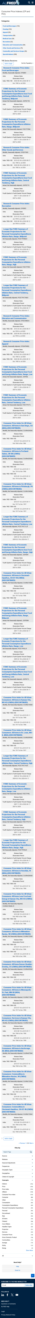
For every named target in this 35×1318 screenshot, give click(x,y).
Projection (5, 1229)
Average (4, 1243)
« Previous (22, 1143)
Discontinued (6, 1213)
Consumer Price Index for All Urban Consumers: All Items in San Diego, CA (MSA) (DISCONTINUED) (17, 425)
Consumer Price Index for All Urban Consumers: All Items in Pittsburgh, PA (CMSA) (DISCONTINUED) (17, 486)
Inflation (4, 1192)
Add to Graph (8, 63)
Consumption (6, 1202)
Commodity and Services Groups (13, 51)
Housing (5, 29)
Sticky (4, 1245)
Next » (32, 1143)
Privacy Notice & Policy (8, 1315)
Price (3, 1186)
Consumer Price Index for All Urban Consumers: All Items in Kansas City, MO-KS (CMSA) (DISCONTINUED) (16, 699)
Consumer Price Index (8, 1194)
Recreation (6, 42)
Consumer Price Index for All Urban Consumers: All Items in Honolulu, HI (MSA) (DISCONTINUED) (16, 870)
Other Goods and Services (11, 48)
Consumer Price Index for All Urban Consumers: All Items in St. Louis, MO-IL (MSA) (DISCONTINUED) (17, 732)
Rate (3, 1216)
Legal (3, 1311)
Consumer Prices (7, 1234)
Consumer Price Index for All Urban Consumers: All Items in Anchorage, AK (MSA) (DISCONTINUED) (16, 1048)
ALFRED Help (5, 1306)
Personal (4, 1210)
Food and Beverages (9, 26)
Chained (4, 1221)
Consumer (5, 1197)
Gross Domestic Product (9, 1237)
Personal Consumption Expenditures (13, 1208)
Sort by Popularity (26, 63)
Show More (29, 1250)
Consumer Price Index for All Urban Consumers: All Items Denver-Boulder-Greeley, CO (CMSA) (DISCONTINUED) (17, 964)
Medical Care (7, 38)
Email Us (17, 1270)
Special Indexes (8, 54)
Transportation (8, 35)
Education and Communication (13, 45)
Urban (4, 1200)
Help (17, 1266)
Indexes (4, 1184)
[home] (10, 2)
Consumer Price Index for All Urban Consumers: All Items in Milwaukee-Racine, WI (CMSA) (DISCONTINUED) (16, 931)
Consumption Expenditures (10, 1205)
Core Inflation (6, 1224)
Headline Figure (6, 1226)
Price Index (5, 1189)
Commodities (6, 1240)
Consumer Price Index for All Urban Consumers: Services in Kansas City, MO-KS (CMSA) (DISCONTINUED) (16, 1018)
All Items (4, 1218)
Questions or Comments (8, 1304)
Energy (4, 1248)
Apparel (5, 32)
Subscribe (28, 1285)
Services (4, 1232)
